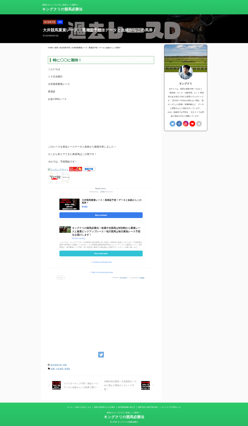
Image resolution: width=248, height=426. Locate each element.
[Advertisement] (101, 124)
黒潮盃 (67, 369)
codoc (142, 277)
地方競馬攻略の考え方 (126, 407)
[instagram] (186, 124)
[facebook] (179, 124)
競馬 (65, 365)
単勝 (53, 369)
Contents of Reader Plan (102, 262)
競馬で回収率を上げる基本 (104, 407)
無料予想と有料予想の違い (148, 407)
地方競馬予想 (56, 365)
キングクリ (123, 277)
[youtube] (192, 124)
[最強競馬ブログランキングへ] (58, 169)
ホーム (70, 407)
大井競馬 (59, 369)
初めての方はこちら (83, 407)
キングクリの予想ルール (171, 407)
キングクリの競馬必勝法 (62, 9)
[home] (199, 124)
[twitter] (101, 354)
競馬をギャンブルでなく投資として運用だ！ (124, 412)
